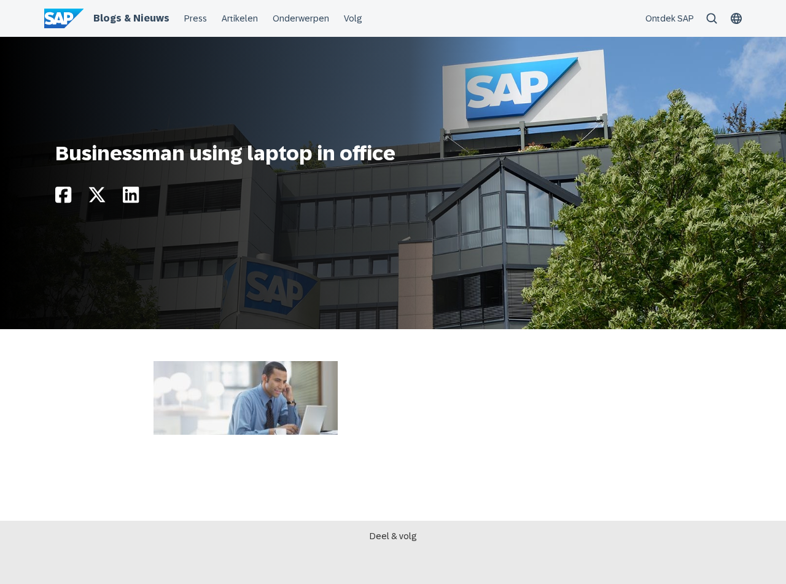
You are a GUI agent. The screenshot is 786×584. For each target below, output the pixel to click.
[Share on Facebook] (63, 198)
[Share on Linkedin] (131, 198)
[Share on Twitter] (97, 198)
